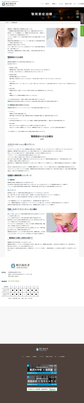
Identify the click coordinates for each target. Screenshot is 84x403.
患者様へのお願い (68, 3)
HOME (7, 22)
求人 (75, 3)
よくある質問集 (81, 3)
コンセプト (61, 3)
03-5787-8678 (13, 281)
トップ (42, 3)
